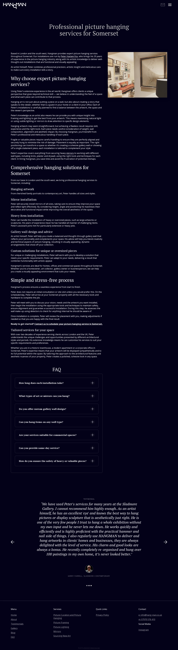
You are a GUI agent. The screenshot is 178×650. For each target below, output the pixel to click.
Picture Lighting (61, 627)
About (14, 619)
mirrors (70, 153)
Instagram (144, 629)
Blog (13, 632)
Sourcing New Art (62, 635)
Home (14, 615)
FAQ (13, 637)
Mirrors (57, 631)
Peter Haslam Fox (69, 56)
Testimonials (17, 623)
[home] (14, 5)
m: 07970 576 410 (147, 619)
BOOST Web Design (92, 648)
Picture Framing (61, 622)
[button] (170, 5)
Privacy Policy (102, 615)
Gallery (14, 628)
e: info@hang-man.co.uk (150, 615)
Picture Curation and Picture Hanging (67, 617)
